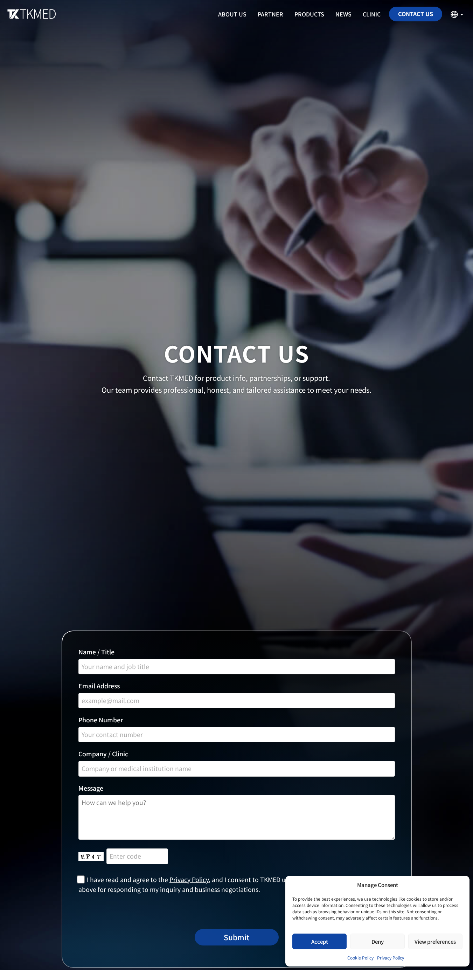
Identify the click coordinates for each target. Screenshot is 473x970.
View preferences (435, 941)
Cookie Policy (360, 958)
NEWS (343, 14)
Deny (377, 941)
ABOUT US (232, 14)
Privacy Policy (390, 958)
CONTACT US (415, 13)
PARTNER (270, 14)
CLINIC (372, 14)
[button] (457, 14)
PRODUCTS (309, 14)
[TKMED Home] (30, 14)
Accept (319, 941)
